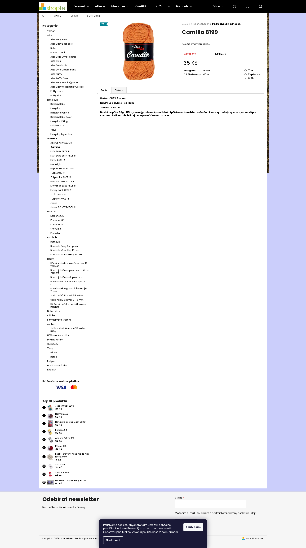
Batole (54, 356)
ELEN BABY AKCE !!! (60, 151)
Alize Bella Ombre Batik (63, 56)
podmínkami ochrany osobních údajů (234, 513)
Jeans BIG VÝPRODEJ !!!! (63, 207)
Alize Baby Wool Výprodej (64, 82)
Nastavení (113, 540)
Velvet (54, 129)
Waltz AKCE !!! (58, 194)
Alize (49, 35)
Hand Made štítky (57, 365)
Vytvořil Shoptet (255, 538)
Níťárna (51, 211)
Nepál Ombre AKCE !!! (62, 168)
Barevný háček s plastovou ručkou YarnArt (69, 271)
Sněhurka (55, 228)
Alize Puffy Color (59, 78)
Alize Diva (55, 61)
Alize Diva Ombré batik (63, 69)
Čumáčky (52, 344)
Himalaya (52, 99)
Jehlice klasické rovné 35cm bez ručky (68, 330)
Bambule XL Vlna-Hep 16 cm (66, 254)
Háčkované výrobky (58, 335)
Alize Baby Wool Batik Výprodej (67, 86)
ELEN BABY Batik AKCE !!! (63, 155)
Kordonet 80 (57, 224)
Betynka (51, 361)
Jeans (53, 203)
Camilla (55, 147)
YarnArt (51, 31)
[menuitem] (81, 6)
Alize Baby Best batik (61, 43)
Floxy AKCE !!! (57, 160)
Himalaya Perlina (59, 112)
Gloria (53, 352)
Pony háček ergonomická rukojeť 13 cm (68, 290)
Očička (51, 315)
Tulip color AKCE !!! (60, 177)
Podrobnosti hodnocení (226, 24)
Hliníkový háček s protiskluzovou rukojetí (68, 306)
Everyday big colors (61, 134)
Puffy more (56, 91)
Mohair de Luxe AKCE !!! (63, 185)
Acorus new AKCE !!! (61, 142)
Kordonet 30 (57, 215)
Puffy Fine (56, 95)
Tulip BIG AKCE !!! (59, 198)
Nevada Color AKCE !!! (62, 181)
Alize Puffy (56, 74)
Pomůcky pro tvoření (59, 319)
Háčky (50, 259)
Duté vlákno (54, 311)
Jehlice (51, 324)
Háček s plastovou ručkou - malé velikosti (68, 265)
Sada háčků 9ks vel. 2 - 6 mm (67, 299)
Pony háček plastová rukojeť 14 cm (67, 283)
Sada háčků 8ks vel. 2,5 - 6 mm (67, 295)
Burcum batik (57, 52)
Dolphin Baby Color (60, 117)
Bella (53, 48)
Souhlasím (193, 527)
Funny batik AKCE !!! (61, 190)
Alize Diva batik (58, 65)
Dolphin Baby (57, 104)
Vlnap (50, 348)
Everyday (55, 108)
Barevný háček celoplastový (66, 277)
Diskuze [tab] (119, 90)
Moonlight (56, 164)
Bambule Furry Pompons (64, 246)
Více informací (168, 532)
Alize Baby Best (58, 39)
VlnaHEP (52, 138)
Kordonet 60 (57, 220)
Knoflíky (51, 369)
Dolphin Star (57, 125)
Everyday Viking (59, 121)
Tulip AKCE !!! (57, 172)
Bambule (52, 237)
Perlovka (55, 233)
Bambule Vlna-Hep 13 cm (64, 250)
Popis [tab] (104, 90)
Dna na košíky (55, 339)
